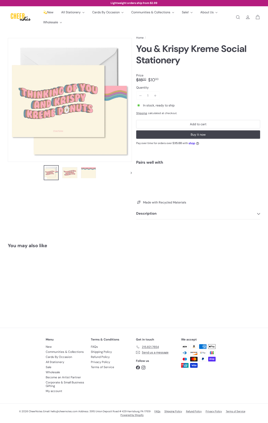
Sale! (186, 12)
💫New (48, 12)
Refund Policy (100, 357)
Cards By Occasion (106, 12)
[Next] (129, 173)
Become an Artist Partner (63, 377)
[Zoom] (70, 100)
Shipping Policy (101, 352)
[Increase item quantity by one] (155, 95)
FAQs (94, 347)
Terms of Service (102, 367)
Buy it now (198, 135)
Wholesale (51, 22)
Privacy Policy (100, 362)
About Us (207, 12)
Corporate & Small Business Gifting (65, 384)
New (49, 347)
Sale (48, 367)
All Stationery (71, 12)
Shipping (141, 113)
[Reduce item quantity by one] (140, 95)
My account (54, 391)
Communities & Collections (151, 12)
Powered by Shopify (132, 415)
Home (140, 37)
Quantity (142, 87)
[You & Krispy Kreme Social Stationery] (198, 181)
